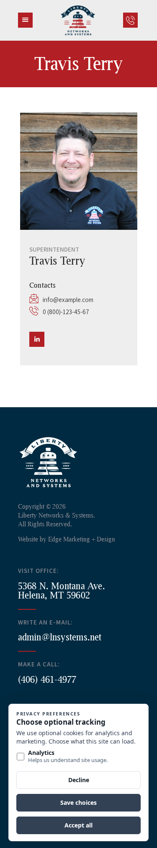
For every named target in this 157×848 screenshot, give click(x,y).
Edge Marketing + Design (81, 539)
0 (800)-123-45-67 (66, 312)
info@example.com (68, 300)
